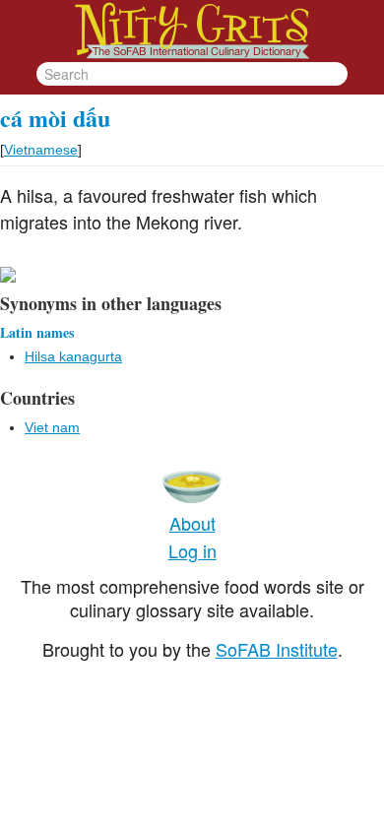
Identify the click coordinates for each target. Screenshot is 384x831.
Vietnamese (41, 150)
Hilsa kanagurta (73, 356)
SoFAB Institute (277, 649)
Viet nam (52, 427)
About (192, 523)
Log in (192, 550)
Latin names (37, 332)
